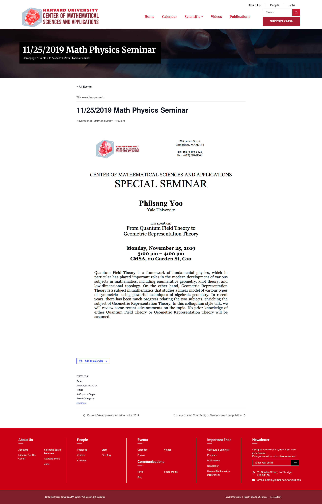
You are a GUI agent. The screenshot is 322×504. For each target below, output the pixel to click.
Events (42, 58)
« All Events (84, 86)
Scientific (192, 17)
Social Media (171, 472)
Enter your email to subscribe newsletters (274, 456)
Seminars (81, 403)
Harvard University (233, 497)
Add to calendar (94, 360)
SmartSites (100, 497)
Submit (295, 463)
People (274, 5)
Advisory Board (52, 458)
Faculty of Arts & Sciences (255, 497)
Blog (140, 477)
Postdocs (82, 450)
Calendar (169, 17)
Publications (240, 17)
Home (149, 17)
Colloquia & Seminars (218, 450)
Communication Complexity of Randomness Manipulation (208, 415)
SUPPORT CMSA (281, 21)
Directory (106, 455)
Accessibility (275, 497)
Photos (141, 455)
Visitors (81, 455)
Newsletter (213, 466)
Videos (216, 17)
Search (296, 12)
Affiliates (81, 460)
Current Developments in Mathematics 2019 (112, 415)
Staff (104, 450)
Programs (212, 455)
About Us (254, 5)
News (140, 472)
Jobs (292, 5)
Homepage (29, 58)
